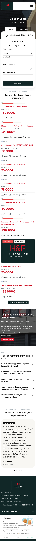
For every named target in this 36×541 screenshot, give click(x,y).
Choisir (18, 537)
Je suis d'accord (30, 537)
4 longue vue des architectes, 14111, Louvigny (15, 495)
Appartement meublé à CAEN (13, 164)
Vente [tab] (10, 29)
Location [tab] (24, 29)
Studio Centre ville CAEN (11, 266)
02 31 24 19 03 (19, 41)
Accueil (14, 22)
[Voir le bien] (18, 103)
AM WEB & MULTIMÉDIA (24, 533)
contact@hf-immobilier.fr (19, 46)
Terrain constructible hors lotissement (16, 285)
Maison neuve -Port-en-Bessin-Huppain (17, 126)
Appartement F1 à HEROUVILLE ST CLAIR (17, 145)
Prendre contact (7, 339)
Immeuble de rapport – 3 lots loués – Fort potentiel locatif (17, 223)
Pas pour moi (6, 537)
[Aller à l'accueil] (7, 6)
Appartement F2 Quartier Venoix (14, 107)
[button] (14, 470)
